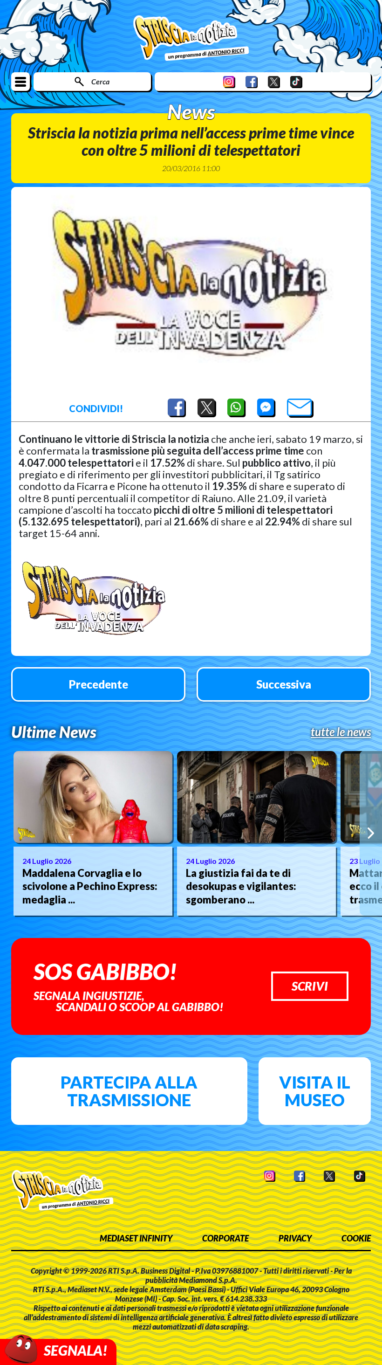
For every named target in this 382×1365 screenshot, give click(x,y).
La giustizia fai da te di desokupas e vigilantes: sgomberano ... (241, 886)
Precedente (98, 684)
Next (371, 833)
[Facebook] (252, 82)
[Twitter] (274, 82)
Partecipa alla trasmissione (129, 1091)
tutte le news (341, 732)
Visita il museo (314, 1091)
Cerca (100, 81)
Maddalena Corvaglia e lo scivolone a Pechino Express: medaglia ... (89, 886)
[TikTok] (296, 82)
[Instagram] (229, 82)
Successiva (283, 684)
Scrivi (310, 986)
